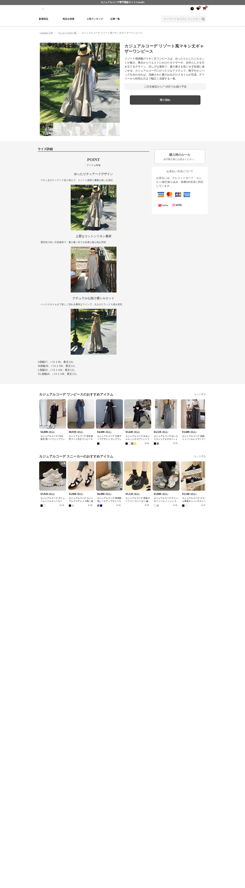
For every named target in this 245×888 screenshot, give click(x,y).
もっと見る (200, 394)
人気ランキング (95, 19)
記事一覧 (115, 19)
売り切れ (165, 99)
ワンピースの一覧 (67, 33)
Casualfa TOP (46, 33)
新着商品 (43, 19)
